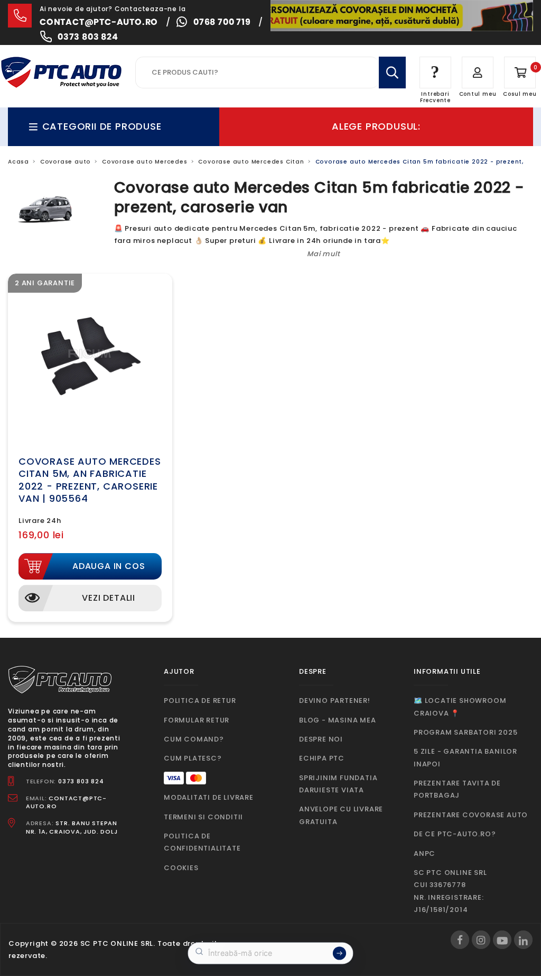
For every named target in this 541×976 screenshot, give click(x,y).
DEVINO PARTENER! (334, 700)
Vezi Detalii (108, 598)
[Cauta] (392, 72)
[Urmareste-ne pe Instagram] (481, 939)
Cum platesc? (193, 758)
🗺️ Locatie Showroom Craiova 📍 (460, 706)
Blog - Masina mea (337, 720)
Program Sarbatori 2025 (466, 732)
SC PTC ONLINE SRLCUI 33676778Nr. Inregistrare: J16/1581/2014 (450, 891)
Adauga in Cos (108, 566)
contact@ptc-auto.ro (99, 22)
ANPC (424, 853)
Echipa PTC (321, 758)
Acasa (18, 162)
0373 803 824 (88, 37)
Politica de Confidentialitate (202, 842)
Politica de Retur (200, 700)
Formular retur (196, 720)
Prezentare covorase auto (471, 815)
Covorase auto (65, 162)
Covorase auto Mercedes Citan (251, 162)
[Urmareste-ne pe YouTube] (502, 939)
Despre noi (321, 739)
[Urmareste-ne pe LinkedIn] (523, 939)
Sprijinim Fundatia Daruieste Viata (338, 784)
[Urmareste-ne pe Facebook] (460, 939)
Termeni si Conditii (203, 817)
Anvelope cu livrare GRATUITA (341, 815)
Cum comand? (194, 739)
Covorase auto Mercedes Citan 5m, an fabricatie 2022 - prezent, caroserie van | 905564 (89, 480)
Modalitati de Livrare (209, 797)
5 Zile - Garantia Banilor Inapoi (465, 757)
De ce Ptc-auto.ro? (455, 834)
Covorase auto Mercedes (145, 162)
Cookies (181, 868)
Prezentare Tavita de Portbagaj (457, 789)
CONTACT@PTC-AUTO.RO (66, 802)
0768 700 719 (222, 22)
